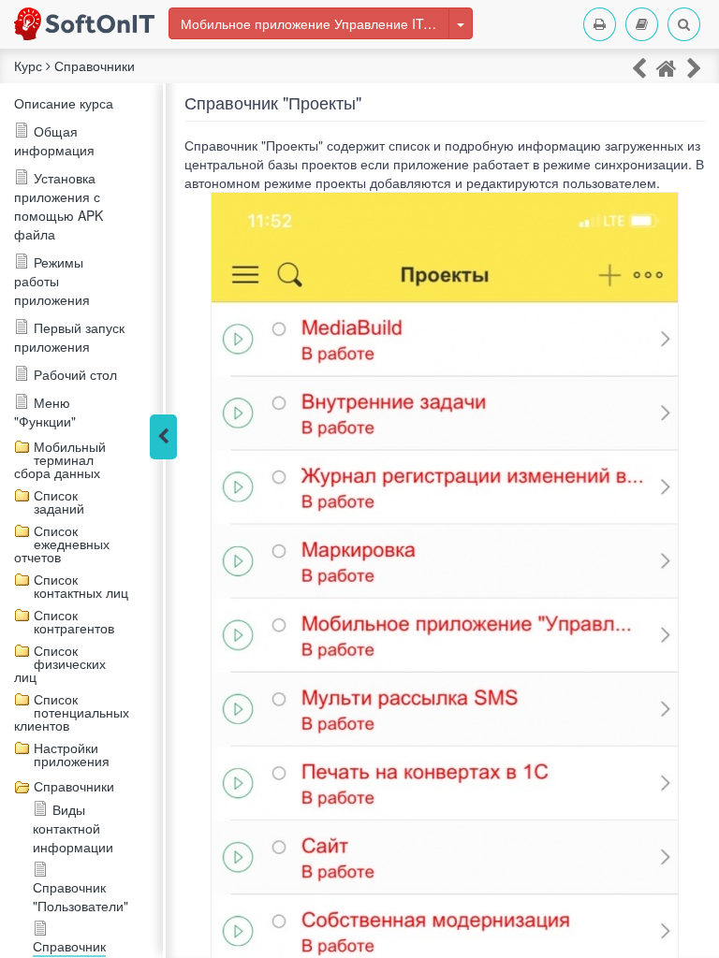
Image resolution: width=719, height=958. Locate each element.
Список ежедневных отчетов (62, 543)
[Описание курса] (666, 67)
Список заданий (59, 501)
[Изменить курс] (460, 23)
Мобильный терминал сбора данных (60, 459)
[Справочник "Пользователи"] (639, 67)
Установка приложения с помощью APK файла (58, 205)
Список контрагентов (74, 621)
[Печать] (600, 24)
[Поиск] (684, 24)
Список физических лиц (60, 663)
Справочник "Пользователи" (80, 896)
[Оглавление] (642, 24)
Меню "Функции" (45, 411)
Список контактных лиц (81, 586)
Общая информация (54, 140)
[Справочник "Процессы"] (694, 67)
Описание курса (63, 103)
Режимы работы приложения (52, 281)
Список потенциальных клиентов (71, 711)
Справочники (74, 786)
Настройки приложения (72, 754)
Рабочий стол (75, 374)
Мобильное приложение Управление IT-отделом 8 (315, 23)
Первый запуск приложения (69, 337)
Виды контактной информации (73, 828)
